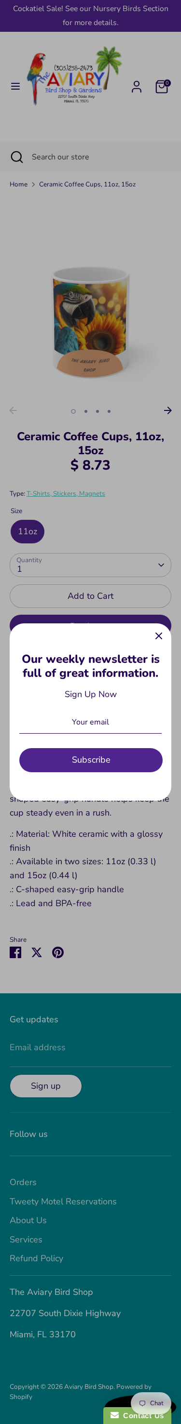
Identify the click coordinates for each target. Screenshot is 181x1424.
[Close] (158, 635)
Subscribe (91, 759)
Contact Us (141, 1415)
